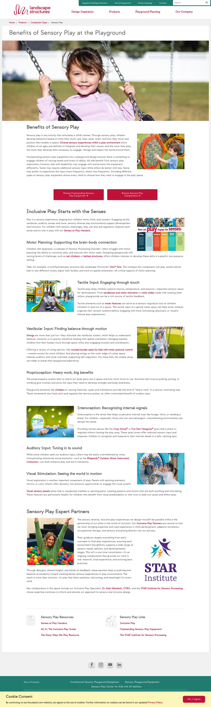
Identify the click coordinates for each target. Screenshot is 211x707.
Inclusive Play (127, 623)
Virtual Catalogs (145, 3)
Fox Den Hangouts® (142, 429)
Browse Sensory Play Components (132, 194)
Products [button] (114, 11)
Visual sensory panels (38, 491)
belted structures (93, 256)
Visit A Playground (122, 3)
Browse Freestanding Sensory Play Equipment (78, 194)
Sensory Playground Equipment (142, 682)
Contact (163, 3)
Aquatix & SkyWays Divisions (94, 3)
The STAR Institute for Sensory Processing (143, 635)
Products (23, 22)
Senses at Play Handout (77, 230)
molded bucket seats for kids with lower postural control (102, 349)
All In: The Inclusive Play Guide (58, 629)
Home (12, 22)
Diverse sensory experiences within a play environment (90, 142)
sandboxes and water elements (121, 292)
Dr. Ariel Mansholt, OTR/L (116, 588)
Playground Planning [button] (147, 11)
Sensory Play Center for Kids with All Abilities (116, 686)
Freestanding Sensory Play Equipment (141, 629)
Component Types (39, 22)
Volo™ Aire (115, 267)
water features (113, 303)
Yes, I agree (194, 699)
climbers (59, 389)
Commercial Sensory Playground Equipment (94, 682)
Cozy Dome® (121, 429)
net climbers (73, 256)
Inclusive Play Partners (149, 523)
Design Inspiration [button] (82, 11)
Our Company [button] (184, 11)
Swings (30, 335)
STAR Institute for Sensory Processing (162, 588)
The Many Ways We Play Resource (60, 635)
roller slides (147, 292)
